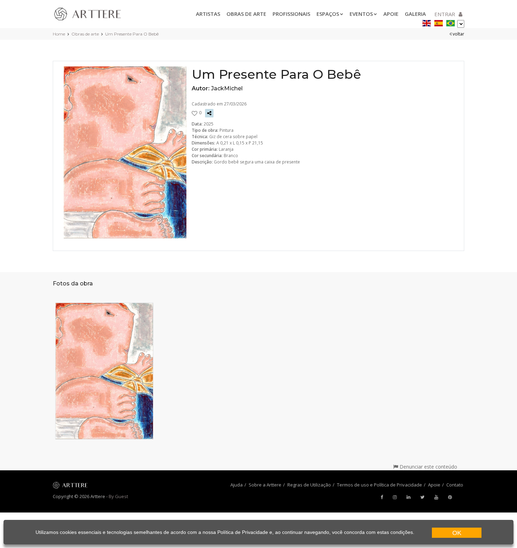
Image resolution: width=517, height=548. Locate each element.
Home (59, 34)
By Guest (118, 496)
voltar (458, 34)
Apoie (390, 13)
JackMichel (227, 88)
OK (456, 532)
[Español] (438, 22)
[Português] (450, 22)
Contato (454, 485)
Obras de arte (246, 13)
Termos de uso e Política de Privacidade (379, 485)
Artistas (208, 13)
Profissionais (291, 13)
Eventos (361, 13)
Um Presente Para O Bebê (132, 34)
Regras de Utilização (309, 485)
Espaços (328, 13)
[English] (426, 22)
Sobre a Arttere (265, 485)
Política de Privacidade (242, 532)
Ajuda (236, 485)
